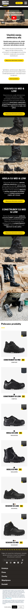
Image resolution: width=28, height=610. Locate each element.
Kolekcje (5, 568)
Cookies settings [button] (7, 607)
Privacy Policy (8, 598)
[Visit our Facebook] (6, 562)
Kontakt (5, 584)
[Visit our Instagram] (10, 562)
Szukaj (19, 2)
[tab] (14, 568)
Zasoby (4, 576)
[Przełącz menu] (25, 3)
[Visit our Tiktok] (21, 562)
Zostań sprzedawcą (14, 78)
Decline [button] (20, 607)
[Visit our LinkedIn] (18, 562)
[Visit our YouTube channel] (14, 562)
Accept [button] (14, 607)
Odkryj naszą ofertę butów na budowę (14, 60)
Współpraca (6, 580)
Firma (4, 572)
